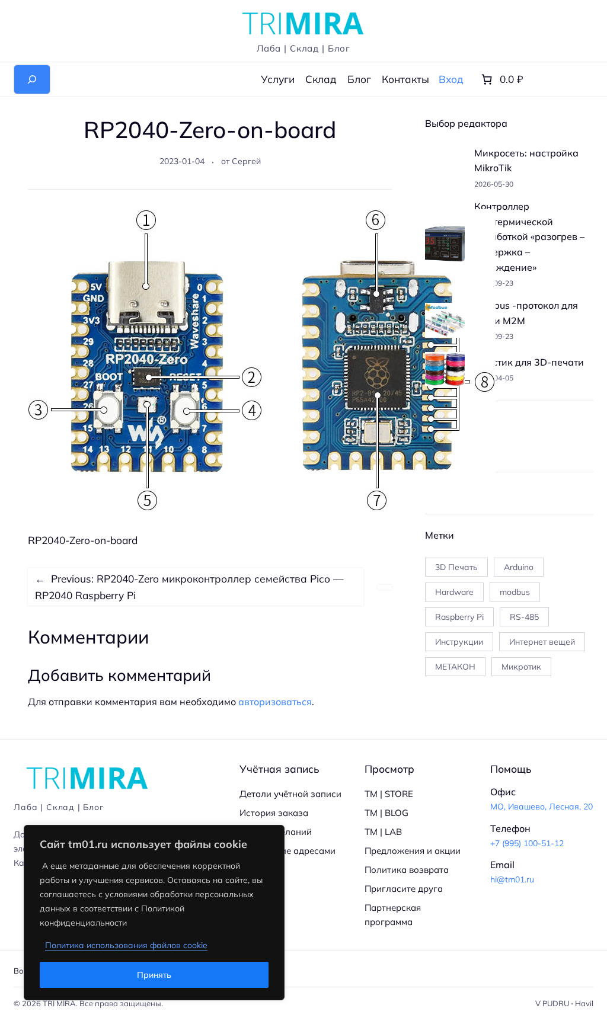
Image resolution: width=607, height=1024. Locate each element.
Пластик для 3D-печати (529, 362)
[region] (154, 912)
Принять (154, 974)
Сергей (246, 161)
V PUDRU (552, 1003)
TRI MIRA (59, 1003)
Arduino (518, 567)
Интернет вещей (542, 641)
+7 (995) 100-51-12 (527, 843)
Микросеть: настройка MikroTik (526, 160)
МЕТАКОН (455, 666)
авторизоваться (275, 702)
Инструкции (459, 641)
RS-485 (524, 617)
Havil (584, 1003)
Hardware (454, 592)
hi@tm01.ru (512, 879)
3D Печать (456, 567)
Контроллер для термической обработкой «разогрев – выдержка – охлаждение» (529, 236)
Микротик (521, 666)
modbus (515, 592)
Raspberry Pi (459, 617)
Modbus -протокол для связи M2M (526, 313)
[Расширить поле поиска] (32, 79)
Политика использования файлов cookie (126, 945)
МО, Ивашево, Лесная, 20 (541, 806)
